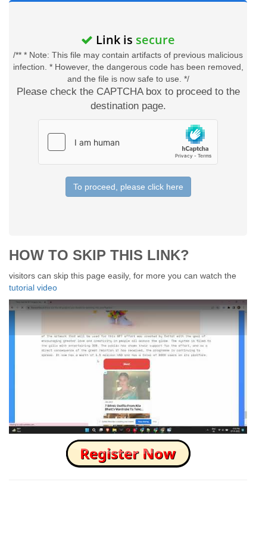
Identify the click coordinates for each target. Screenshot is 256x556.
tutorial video (33, 287)
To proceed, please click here (128, 186)
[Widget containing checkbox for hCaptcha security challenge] (128, 142)
